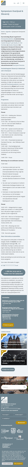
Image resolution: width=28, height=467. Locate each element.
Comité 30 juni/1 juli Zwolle (9, 43)
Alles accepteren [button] (18, 463)
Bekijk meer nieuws (8, 369)
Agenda (8, 31)
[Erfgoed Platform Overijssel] (5, 3)
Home (3, 31)
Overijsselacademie (7, 39)
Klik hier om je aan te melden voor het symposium (13, 272)
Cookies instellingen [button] (7, 463)
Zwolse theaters (13, 45)
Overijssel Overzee (18, 65)
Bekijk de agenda (9, 325)
